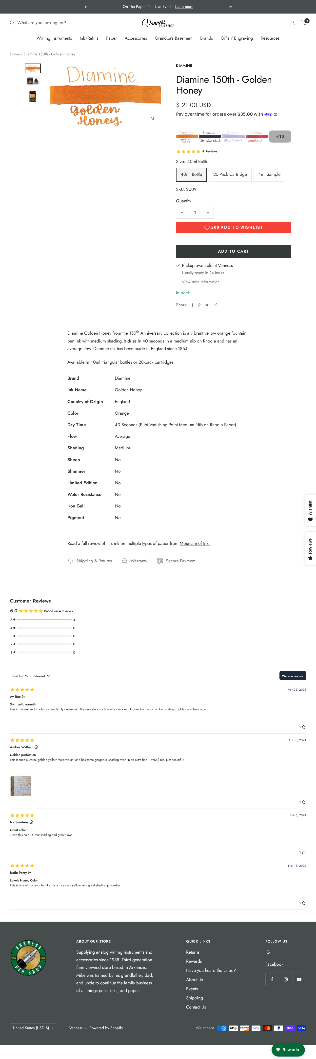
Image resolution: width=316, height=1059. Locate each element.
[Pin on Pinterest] (199, 305)
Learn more (184, 6)
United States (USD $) (31, 1028)
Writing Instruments (54, 38)
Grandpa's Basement (173, 38)
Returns (192, 952)
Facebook (274, 964)
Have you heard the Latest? (211, 970)
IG (267, 952)
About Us (194, 980)
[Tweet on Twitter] (207, 305)
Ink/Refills (89, 38)
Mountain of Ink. (195, 543)
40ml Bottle (191, 174)
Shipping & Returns (94, 561)
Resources (270, 38)
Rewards (194, 961)
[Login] (293, 23)
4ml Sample (269, 174)
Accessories (136, 38)
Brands (206, 38)
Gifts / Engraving (237, 38)
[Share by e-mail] (215, 305)
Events (192, 989)
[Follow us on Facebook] (272, 979)
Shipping (194, 998)
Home (15, 54)
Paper (111, 38)
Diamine (184, 65)
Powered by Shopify (106, 1028)
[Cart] (303, 22)
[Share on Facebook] (193, 305)
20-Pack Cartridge (230, 174)
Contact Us (196, 1007)
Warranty (139, 561)
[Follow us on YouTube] (299, 979)
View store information (200, 282)
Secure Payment (180, 561)
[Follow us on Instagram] (286, 979)
